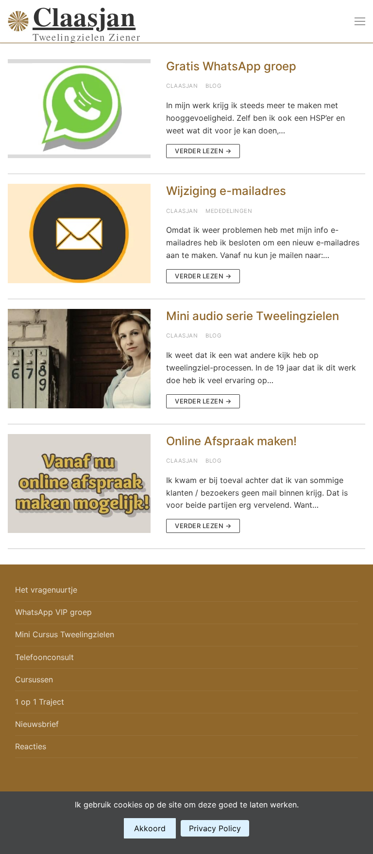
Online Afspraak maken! (231, 441)
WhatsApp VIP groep (53, 612)
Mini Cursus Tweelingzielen (64, 634)
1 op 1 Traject (39, 702)
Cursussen (34, 679)
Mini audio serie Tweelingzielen (252, 316)
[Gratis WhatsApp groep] (79, 109)
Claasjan (84, 16)
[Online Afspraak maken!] (79, 483)
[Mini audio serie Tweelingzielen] (79, 358)
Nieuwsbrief (37, 724)
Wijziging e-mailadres (226, 191)
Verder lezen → (203, 151)
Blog (213, 85)
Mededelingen (228, 211)
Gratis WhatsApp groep (231, 66)
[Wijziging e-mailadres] (79, 233)
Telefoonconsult (44, 657)
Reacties (30, 746)
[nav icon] (360, 21)
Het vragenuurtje (46, 590)
